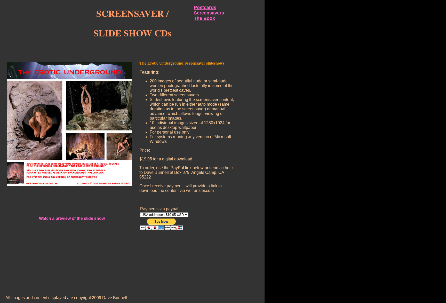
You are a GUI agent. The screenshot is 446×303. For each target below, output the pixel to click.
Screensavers (209, 12)
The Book (204, 18)
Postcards (205, 7)
